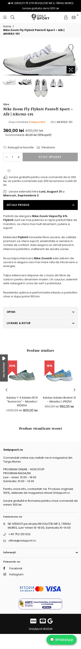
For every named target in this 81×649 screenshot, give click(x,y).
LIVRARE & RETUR (19, 323)
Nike (6, 104)
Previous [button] (6, 59)
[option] (40, 60)
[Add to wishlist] (9, 171)
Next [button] (74, 59)
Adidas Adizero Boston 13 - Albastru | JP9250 (59, 399)
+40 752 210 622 (19, 534)
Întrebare (48, 147)
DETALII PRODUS (18, 205)
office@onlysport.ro (22, 541)
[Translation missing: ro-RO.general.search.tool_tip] (12, 17)
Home (7, 26)
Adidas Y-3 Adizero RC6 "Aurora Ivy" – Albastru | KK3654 (22, 401)
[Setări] (66, 17)
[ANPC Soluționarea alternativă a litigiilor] (40, 608)
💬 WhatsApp (61, 639)
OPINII (11, 312)
